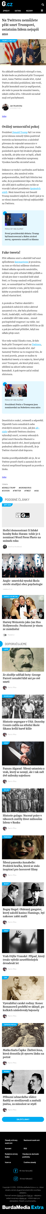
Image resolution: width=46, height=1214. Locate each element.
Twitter (17, 491)
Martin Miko (12, 687)
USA (37, 491)
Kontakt (8, 1148)
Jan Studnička (16, 105)
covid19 (6, 491)
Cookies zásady (30, 1162)
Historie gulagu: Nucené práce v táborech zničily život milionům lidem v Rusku (22, 819)
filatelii (21, 1201)
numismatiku (31, 1201)
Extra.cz (20, 1195)
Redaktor (11, 635)
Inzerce (8, 1162)
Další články (23, 1119)
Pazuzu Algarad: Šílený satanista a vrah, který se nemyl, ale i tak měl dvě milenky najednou (23, 772)
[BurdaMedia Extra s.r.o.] (23, 1207)
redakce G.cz (7, 589)
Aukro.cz (23, 1198)
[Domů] (7, 4)
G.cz (18, 1190)
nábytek (37, 1195)
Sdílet (4, 116)
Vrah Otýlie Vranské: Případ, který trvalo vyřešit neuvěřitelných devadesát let (24, 960)
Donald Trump (20, 132)
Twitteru (36, 344)
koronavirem (22, 262)
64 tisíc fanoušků (26, 1171)
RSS (25, 1148)
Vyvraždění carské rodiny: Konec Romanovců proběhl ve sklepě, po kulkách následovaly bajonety (23, 1007)
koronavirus (25, 488)
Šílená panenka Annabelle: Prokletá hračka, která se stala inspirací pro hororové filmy (21, 866)
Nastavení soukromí (31, 1140)
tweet (28, 491)
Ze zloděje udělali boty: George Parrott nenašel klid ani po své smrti (22, 678)
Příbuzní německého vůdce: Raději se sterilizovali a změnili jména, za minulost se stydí (22, 1100)
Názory (29, 11)
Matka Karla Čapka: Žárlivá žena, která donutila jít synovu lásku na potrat (23, 1054)
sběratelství (14, 1201)
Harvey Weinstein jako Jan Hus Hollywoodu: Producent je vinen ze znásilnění (23, 626)
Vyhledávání (43, 4)
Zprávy (6, 11)
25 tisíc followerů (25, 1179)
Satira (18, 11)
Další (40, 10)
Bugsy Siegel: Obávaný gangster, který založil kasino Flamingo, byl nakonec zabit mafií (24, 913)
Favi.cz (30, 1195)
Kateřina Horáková (15, 546)
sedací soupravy (12, 1198)
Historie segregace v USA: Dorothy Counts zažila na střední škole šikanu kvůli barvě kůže (24, 725)
